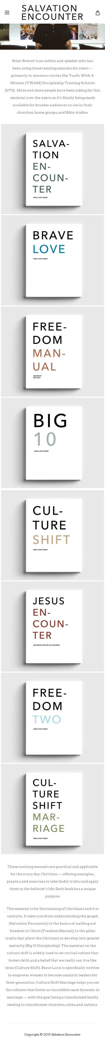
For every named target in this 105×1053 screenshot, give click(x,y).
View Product (52, 128)
